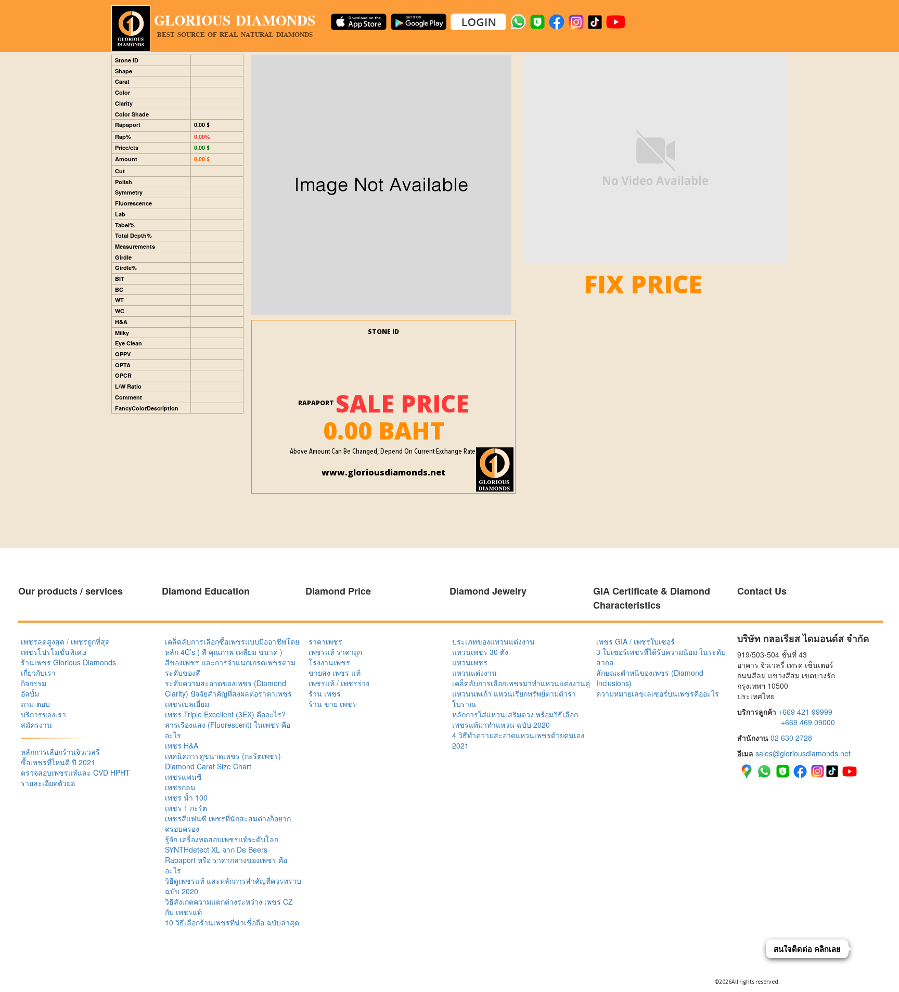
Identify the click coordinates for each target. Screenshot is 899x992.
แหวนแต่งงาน (474, 672)
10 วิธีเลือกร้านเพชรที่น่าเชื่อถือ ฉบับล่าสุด (232, 922)
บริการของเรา (43, 714)
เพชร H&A (181, 745)
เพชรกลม (180, 787)
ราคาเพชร (325, 641)
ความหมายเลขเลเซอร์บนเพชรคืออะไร (657, 693)
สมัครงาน (36, 724)
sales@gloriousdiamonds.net (803, 753)
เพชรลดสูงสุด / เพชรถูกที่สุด (65, 641)
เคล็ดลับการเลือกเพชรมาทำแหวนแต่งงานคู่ (521, 683)
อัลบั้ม (30, 693)
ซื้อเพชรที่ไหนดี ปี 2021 (58, 762)
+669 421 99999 (805, 711)
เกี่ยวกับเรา (38, 672)
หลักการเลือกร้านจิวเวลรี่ (60, 751)
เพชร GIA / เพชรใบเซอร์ (635, 641)
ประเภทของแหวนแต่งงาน (493, 641)
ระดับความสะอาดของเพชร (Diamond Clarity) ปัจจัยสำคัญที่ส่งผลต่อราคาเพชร (228, 688)
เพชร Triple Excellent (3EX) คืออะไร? (225, 714)
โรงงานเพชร (329, 662)
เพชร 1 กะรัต (186, 808)
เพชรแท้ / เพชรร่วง (339, 683)
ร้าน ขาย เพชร (332, 704)
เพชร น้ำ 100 (186, 797)
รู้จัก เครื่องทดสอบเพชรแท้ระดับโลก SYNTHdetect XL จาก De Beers (221, 844)
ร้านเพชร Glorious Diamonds (68, 662)
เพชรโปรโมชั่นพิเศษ (53, 652)
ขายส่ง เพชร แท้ (335, 672)
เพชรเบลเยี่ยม (187, 704)
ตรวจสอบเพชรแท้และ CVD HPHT (75, 772)
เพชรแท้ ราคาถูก (335, 652)
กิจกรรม (33, 683)
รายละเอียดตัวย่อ (48, 783)
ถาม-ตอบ (35, 704)
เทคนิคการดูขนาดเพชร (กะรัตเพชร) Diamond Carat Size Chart (223, 761)
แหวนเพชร (469, 662)
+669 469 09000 (808, 722)
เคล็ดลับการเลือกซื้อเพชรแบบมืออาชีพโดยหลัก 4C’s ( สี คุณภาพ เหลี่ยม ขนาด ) (232, 646)
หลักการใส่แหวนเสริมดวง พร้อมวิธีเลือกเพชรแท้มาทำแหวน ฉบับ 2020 (515, 719)
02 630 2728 (791, 737)
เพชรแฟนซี (183, 776)
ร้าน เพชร (325, 693)
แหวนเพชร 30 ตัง (480, 652)
